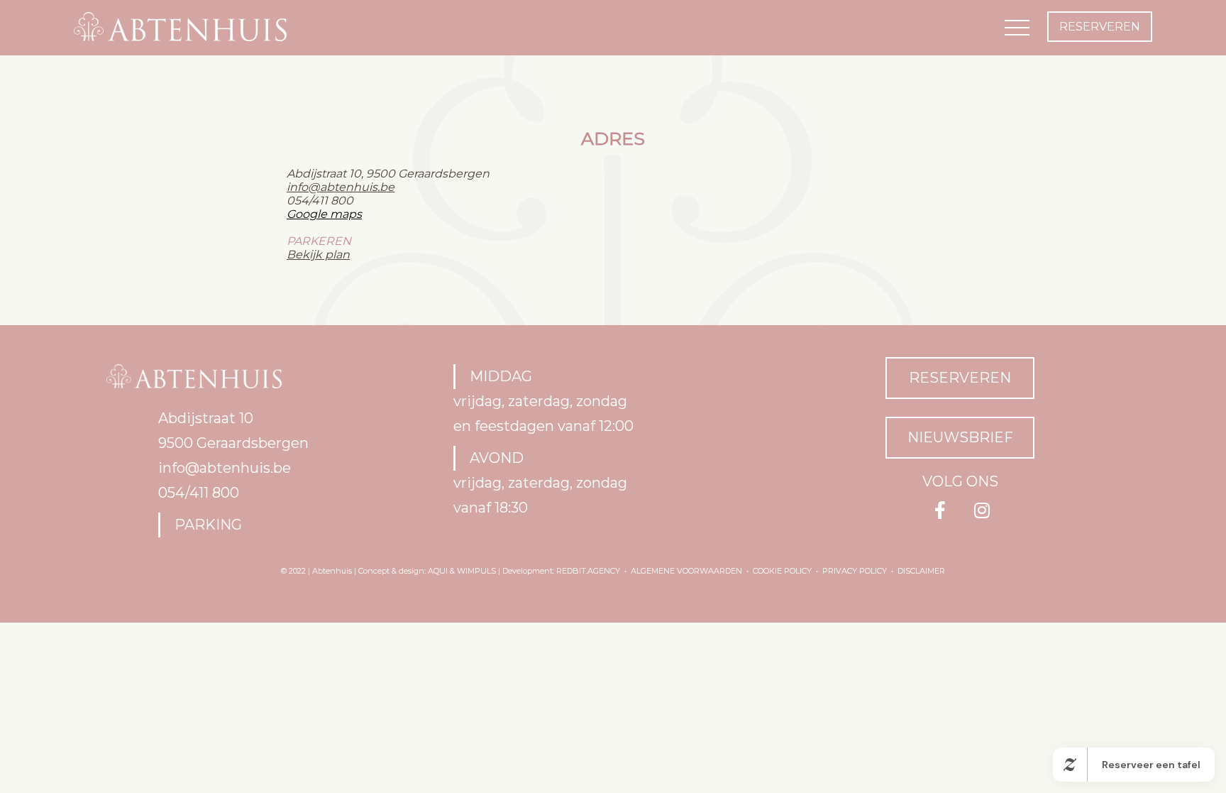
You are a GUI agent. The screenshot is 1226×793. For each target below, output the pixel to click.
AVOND (497, 457)
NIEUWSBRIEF (960, 437)
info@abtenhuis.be (340, 187)
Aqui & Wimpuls (462, 571)
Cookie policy (782, 571)
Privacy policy (854, 571)
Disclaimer (921, 571)
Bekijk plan (318, 254)
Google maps (324, 214)
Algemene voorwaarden (686, 571)
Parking (208, 524)
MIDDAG (501, 376)
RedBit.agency (588, 571)
